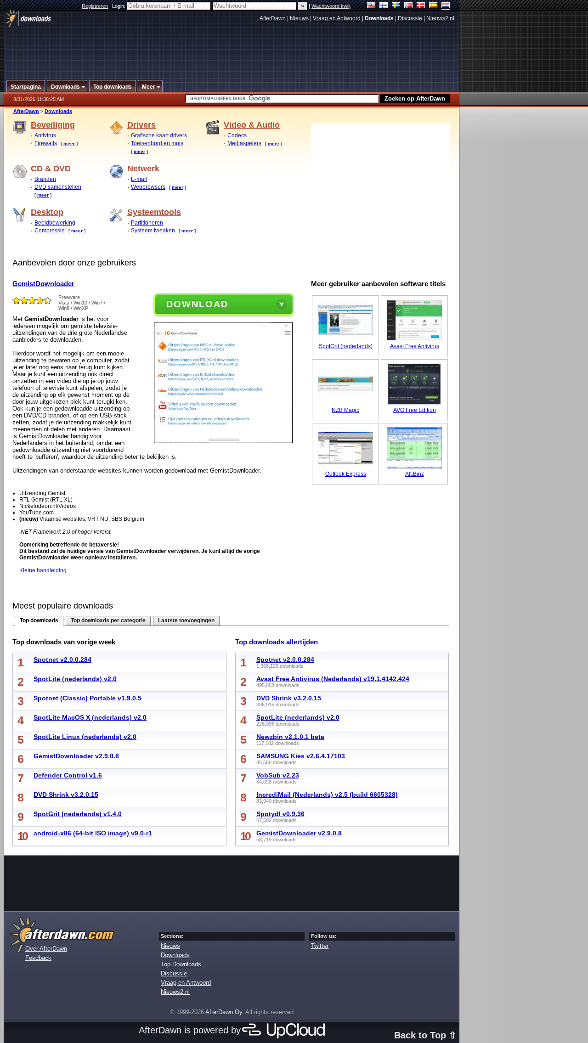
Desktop (47, 212)
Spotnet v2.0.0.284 (62, 659)
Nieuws (299, 18)
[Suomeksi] (383, 6)
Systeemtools (154, 212)
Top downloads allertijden (276, 642)
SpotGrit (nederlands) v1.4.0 (78, 813)
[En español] (433, 6)
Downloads (58, 111)
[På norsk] (408, 6)
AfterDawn (273, 18)
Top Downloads (181, 964)
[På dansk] (421, 6)
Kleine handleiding (43, 570)
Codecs (237, 135)
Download (197, 304)
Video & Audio (252, 125)
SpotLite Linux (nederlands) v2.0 (85, 736)
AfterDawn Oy (223, 1012)
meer (69, 143)
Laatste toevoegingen (186, 620)
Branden (45, 179)
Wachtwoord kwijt (331, 6)
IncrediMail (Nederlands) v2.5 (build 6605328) (327, 794)
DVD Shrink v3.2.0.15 (66, 794)
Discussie (410, 18)
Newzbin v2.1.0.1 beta (290, 736)
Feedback (38, 957)
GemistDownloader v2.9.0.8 (76, 756)
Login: (119, 6)
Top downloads (39, 620)
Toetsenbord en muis (157, 143)
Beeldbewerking (54, 223)
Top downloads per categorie (108, 620)
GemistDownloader (43, 284)
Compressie (49, 230)
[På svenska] (396, 6)
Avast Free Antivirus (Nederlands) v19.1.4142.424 (332, 678)
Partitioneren (147, 223)
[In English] (371, 6)
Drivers (141, 125)
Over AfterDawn (46, 948)
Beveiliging (53, 125)
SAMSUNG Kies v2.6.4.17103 (300, 756)
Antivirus (45, 135)
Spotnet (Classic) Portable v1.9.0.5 (87, 698)
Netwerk (143, 168)
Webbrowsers (148, 187)
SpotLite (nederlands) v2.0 (75, 678)
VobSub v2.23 (277, 775)
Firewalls (45, 143)
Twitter (319, 945)
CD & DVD (51, 168)
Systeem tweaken (153, 230)
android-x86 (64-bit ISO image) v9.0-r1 (93, 833)
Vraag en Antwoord (337, 18)
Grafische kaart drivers (159, 135)
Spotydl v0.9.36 (280, 813)
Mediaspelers (244, 143)
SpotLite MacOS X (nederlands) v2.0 (90, 717)
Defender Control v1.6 (68, 775)
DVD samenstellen (57, 187)
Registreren (95, 6)
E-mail (139, 179)
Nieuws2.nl (440, 18)
